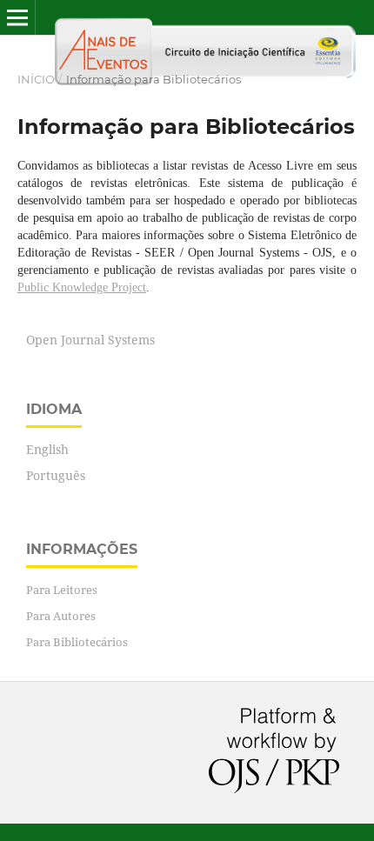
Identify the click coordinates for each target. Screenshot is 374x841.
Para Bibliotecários (77, 642)
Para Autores (61, 616)
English (47, 449)
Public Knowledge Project (81, 287)
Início (36, 79)
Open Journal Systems (90, 339)
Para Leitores (61, 589)
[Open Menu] (17, 17)
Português (55, 475)
